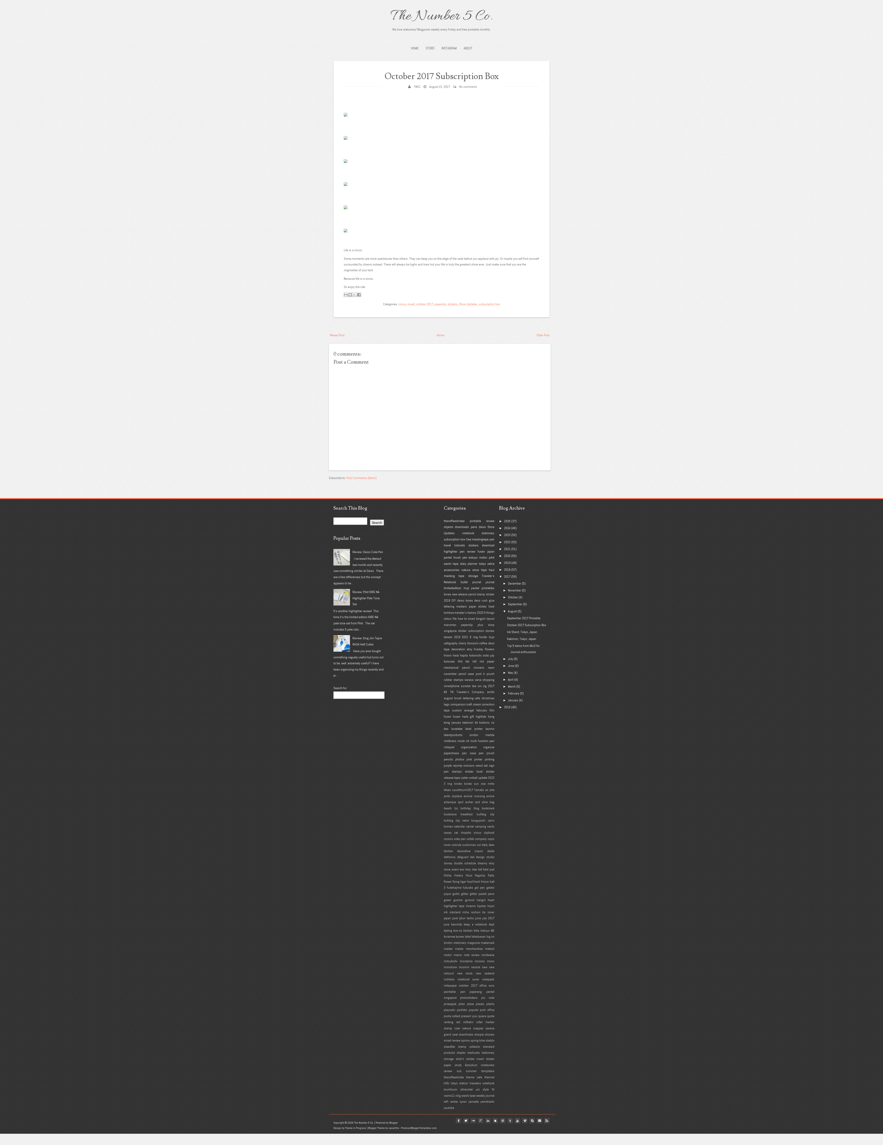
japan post (451, 918)
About (468, 48)
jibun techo (466, 918)
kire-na (457, 930)
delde (490, 851)
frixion (448, 655)
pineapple (450, 1004)
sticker (490, 594)
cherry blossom (469, 643)
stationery (488, 533)
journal (490, 582)
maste (459, 949)
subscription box (489, 304)
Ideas (447, 790)
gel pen (480, 887)
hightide (481, 716)
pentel (448, 557)
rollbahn (468, 1022)
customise (469, 845)
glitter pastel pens (482, 894)
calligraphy (451, 643)
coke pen (460, 839)
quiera (482, 1016)
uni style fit (485, 1089)
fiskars (458, 875)
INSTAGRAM (449, 48)
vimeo (525, 1120)
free (468, 539)
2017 (491, 686)
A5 (445, 692)
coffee (483, 643)
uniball (473, 778)
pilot (491, 557)
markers (461, 606)
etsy (469, 649)
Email (539, 1120)
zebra (490, 564)
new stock (465, 973)
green (447, 900)
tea (474, 686)
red (458, 1022)
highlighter (450, 551)
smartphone (451, 686)
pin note (487, 998)
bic (456, 808)
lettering (449, 606)
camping (480, 826)
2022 (507, 542)
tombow (449, 613)
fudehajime (454, 887)
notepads (488, 979)
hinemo (471, 906)
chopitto (466, 833)
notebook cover (468, 979)
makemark (487, 943)
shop (491, 625)
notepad (449, 747)
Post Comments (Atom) (361, 478)
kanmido (456, 924)
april (460, 802)
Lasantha (394, 1128)
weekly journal (485, 1096)
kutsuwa (449, 661)
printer (478, 759)
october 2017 (424, 304)
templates (487, 1071)
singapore (450, 631)
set (486, 765)
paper (472, 606)
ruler (457, 1028)
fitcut (469, 875)
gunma (457, 900)
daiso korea (465, 600)
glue (491, 600)
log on (490, 936)
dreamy (482, 863)
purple (448, 765)
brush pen (460, 557)
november (450, 674)
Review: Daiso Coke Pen (368, 552)
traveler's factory (465, 613)
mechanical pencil (457, 667)
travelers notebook (482, 1083)
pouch (490, 674)
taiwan (448, 637)
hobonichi (475, 655)
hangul (481, 900)
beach (448, 808)
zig (485, 686)
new (484, 967)
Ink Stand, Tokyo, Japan (522, 632)
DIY (454, 600)
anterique (450, 802)
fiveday (478, 649)
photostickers (469, 998)
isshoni (475, 912)
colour (448, 619)
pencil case (466, 674)
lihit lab (464, 661)
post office (487, 1010)
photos (459, 759)
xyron (463, 1101)
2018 (447, 600)
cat (456, 833)
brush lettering (463, 698)
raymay (457, 765)
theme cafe (474, 1077)
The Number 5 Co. (441, 16)
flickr (473, 1120)
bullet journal (471, 582)
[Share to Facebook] (359, 294)
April (510, 679)
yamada (473, 1101)
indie (486, 655)
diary (463, 564)
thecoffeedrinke (454, 1077)
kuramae (449, 936)
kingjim (480, 619)
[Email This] (346, 294)
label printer (474, 729)
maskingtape (480, 539)
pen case (469, 753)
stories (489, 631)
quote (490, 1016)
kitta (476, 930)
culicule (456, 845)
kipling (448, 930)
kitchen (468, 930)
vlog (458, 1096)
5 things (489, 613)
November (514, 590)
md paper (487, 661)
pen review (467, 551)
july (492, 655)
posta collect (452, 1016)
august (448, 698)
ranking (448, 1022)
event (455, 869)
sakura (466, 570)
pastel (475, 588)
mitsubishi (450, 961)
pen (492, 539)
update (482, 778)
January (513, 700)
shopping (488, 680)
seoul (479, 765)
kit (476, 722)
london (474, 735)
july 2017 (488, 918)
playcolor (449, 1010)
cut (479, 845)
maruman (450, 625)
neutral (475, 967)
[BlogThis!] (350, 294)
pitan (462, 1004)
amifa (490, 692)
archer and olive (476, 802)
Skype (532, 1120)
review (490, 521)
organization (469, 747)
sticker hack (486, 606)
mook (461, 741)
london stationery (455, 943)
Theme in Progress (355, 1128)
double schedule (465, 863)
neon (491, 667)
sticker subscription (471, 631)
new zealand (485, 973)
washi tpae (469, 1096)
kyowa (460, 936)
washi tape (451, 564)
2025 (507, 521)
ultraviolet (466, 1089)
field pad (488, 869)
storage (473, 576)
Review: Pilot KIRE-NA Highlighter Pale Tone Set (366, 598)
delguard (462, 857)
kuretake (456, 729)
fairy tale (471, 869)
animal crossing (474, 796)
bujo (491, 637)
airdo (447, 796)
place (470, 1004)
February (513, 693)
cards (490, 826)
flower (448, 881)
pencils (448, 759)
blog (476, 808)
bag (492, 802)
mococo (480, 961)
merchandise (474, 949)
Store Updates (468, 304)
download (488, 545)
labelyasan (479, 936)
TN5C (417, 87)
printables (488, 588)
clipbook (489, 833)
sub (459, 1071)
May (510, 673)
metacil (489, 949)
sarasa (468, 680)
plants (490, 1004)
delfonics (450, 857)
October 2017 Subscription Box (441, 76)
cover (447, 845)
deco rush (480, 600)
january (456, 722)
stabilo (490, 1040)
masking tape (454, 576)
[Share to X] (354, 294)
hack (456, 655)
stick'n (460, 1059)
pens (474, 527)
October (513, 597)
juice (478, 918)
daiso (482, 527)
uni (480, 686)
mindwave (487, 955)
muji (466, 588)
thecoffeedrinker (454, 521)
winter (454, 1101)
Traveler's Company (470, 692)
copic (491, 839)
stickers (452, 304)
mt (467, 741)
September (515, 604)
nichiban (449, 979)
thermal (489, 1077)
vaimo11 (449, 1096)
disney (448, 863)
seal (455, 1034)
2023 (491, 778)
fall (480, 869)
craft (469, 704)
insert (411, 304)
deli (472, 857)
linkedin (488, 1120)
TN (451, 692)
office (483, 985)
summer (471, 1071)
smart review (452, 1040)
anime (490, 796)
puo (474, 1016)
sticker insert (475, 1059)
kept (491, 924)
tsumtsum (450, 1089)
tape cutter (461, 778)
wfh (446, 1101)
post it (480, 674)
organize (488, 747)
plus (480, 625)
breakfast (467, 814)
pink (469, 759)
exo (462, 869)
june (446, 924)
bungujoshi (478, 820)
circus (402, 304)
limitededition (452, 588)
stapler (461, 1053)
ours (491, 985)
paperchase (451, 753)
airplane (457, 796)
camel (470, 826)
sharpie (479, 1034)
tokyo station (459, 1083)
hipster (481, 906)
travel (447, 545)
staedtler (449, 1047)
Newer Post (337, 335)
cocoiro (448, 839)
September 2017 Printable (523, 618)
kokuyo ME (487, 930)
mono (490, 961)
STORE (430, 48)
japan (490, 551)
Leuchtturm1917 (462, 790)
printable (475, 521)
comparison (458, 704)
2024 (507, 528)
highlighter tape (454, 906)
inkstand (455, 912)
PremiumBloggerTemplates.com (419, 1128)
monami (479, 667)
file (455, 619)
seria (478, 680)
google (480, 1120)
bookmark (488, 808)
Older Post (543, 335)
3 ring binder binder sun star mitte (469, 784)
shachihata (466, 1034)
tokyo (482, 564)
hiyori (490, 906)
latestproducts (453, 735)
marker (448, 949)
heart (491, 900)
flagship (480, 875)
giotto (456, 894)
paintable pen (454, 992)
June (511, 666)
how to (462, 619)
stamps (457, 771)
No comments (468, 87)
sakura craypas (472, 1028)
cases (448, 833)
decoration (458, 649)
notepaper (450, 985)
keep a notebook (475, 924)
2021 (465, 637)
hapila (464, 655)
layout (490, 619)
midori (483, 557)
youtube (449, 1108)
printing (489, 759)
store (475, 570)
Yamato (479, 790)
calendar (459, 826)
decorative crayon (470, 851)
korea (447, 594)
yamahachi (487, 1101)
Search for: (340, 688)
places (480, 1004)
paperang (476, 992)
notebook (468, 533)
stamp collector (469, 1047)
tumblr (510, 1120)
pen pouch (486, 753)
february (481, 710)
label (468, 936)
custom (457, 710)
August (512, 611)
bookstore (450, 814)
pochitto (462, 1010)
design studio (485, 857)
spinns (465, 1040)
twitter (466, 1120)
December (514, 583)
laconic (489, 729)
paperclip (440, 304)
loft (475, 661)
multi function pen (482, 741)
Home (415, 48)
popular (474, 1010)
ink (445, 912)
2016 (507, 707)
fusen (481, 551)
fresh (476, 881)
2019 (457, 637)
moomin (464, 967)
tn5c (446, 1083)
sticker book (474, 771)
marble (489, 735)
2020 (480, 613)
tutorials (459, 545)
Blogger (393, 1123)
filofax (448, 875)
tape (484, 570)
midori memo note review (461, 955)
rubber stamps (453, 680)
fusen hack (460, 716)
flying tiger (459, 881)
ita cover (488, 912)
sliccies (489, 1034)
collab (470, 839)
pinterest (502, 1120)
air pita (489, 790)
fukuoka (468, 887)
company (481, 839)
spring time (477, 1040)
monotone (450, 967)
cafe (477, 698)
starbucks (473, 1053)
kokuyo (473, 557)
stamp (481, 594)
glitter (464, 894)
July (510, 659)
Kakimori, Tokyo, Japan (521, 639)
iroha (465, 912)
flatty (491, 875)
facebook (458, 1120)
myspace (495, 1120)
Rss (547, 1120)
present (466, 1016)
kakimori (467, 722)
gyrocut (469, 900)
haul (491, 570)
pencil (472, 594)
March (512, 686)
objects (448, 527)
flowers (489, 649)
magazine (473, 943)
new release (460, 594)
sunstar (466, 686)
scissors (468, 765)
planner (472, 564)
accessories (451, 570)
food (470, 881)
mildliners (450, 741)
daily (485, 845)
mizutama (466, 961)
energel (469, 710)
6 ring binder (478, 637)
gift (472, 716)
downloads (462, 527)
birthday (466, 808)
